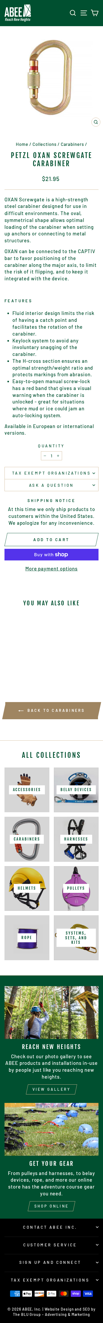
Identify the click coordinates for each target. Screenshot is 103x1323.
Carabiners (72, 144)
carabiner (29, 206)
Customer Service (50, 1244)
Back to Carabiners (55, 710)
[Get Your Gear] (51, 1129)
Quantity (51, 445)
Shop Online (51, 1206)
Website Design (59, 1309)
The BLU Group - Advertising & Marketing (51, 1314)
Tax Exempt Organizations (51, 473)
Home (22, 144)
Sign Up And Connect (50, 1262)
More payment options (51, 569)
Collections (44, 144)
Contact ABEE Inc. (50, 1227)
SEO (86, 1309)
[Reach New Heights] (51, 1012)
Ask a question (51, 485)
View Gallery (51, 1089)
